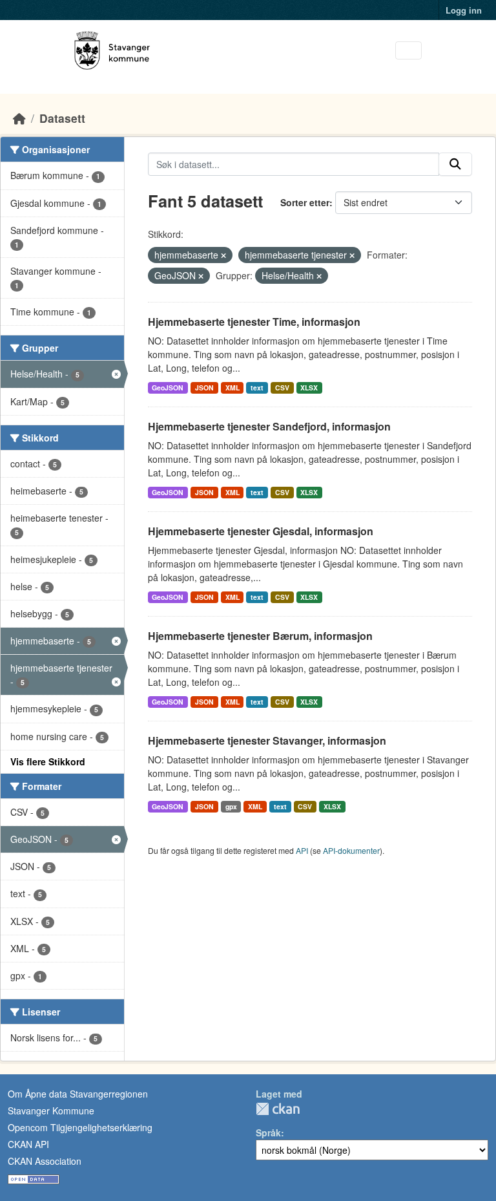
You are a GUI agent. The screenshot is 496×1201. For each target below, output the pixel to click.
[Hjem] (19, 118)
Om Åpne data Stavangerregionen (78, 1093)
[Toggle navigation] (408, 50)
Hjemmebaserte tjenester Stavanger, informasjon (267, 740)
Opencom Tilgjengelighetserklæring (80, 1127)
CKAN (278, 1109)
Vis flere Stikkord (47, 761)
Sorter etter (304, 202)
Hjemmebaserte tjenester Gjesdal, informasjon (260, 531)
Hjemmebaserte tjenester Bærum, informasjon (260, 635)
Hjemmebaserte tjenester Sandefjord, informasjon (269, 426)
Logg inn (464, 10)
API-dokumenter (351, 850)
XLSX (309, 387)
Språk (268, 1132)
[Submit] (455, 164)
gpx (231, 806)
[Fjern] (223, 255)
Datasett (62, 118)
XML (232, 387)
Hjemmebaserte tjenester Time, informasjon (254, 321)
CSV (282, 387)
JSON (204, 387)
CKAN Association (44, 1160)
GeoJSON (167, 387)
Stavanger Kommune (51, 1110)
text (257, 387)
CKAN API (28, 1144)
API (302, 850)
